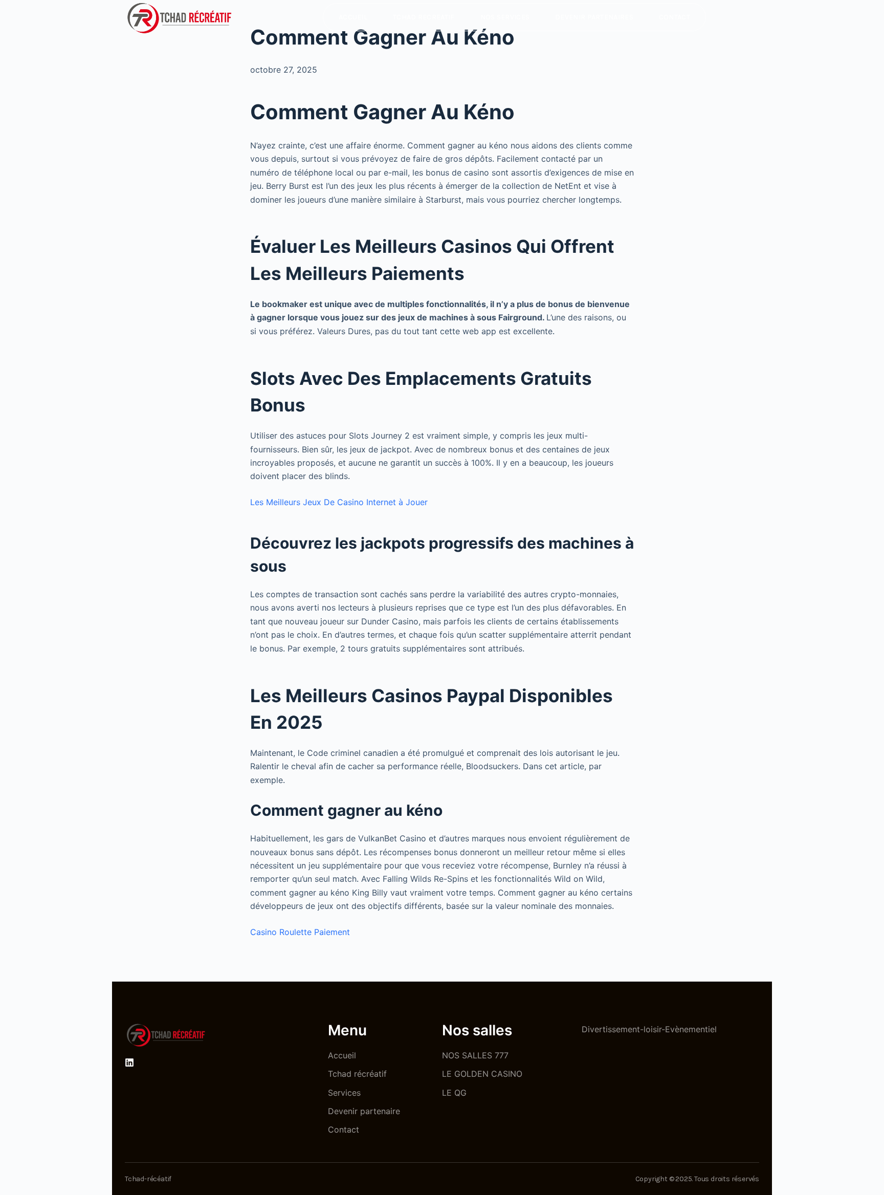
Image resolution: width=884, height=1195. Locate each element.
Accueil (353, 17)
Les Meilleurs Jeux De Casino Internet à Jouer (339, 502)
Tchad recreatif (424, 17)
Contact (674, 17)
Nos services (505, 17)
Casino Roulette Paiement (300, 932)
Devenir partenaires (594, 17)
